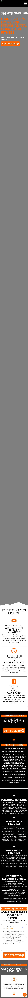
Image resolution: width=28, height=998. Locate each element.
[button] (25, 3)
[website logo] (9, 3)
